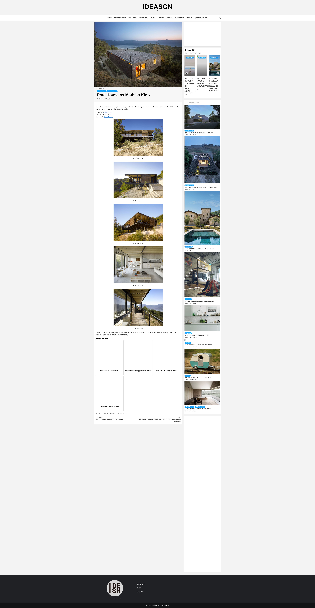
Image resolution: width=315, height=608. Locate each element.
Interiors (132, 18)
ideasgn (157, 6)
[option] (190, 76)
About (139, 588)
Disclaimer (140, 591)
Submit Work (141, 584)
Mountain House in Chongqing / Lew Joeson (200, 187)
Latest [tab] (189, 103)
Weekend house (122, 413)
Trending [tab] (195, 103)
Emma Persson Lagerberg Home (196, 335)
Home (109, 18)
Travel (190, 18)
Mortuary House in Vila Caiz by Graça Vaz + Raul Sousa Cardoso (160, 419)
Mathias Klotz (107, 112)
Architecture (120, 18)
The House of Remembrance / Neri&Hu (198, 132)
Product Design (166, 18)
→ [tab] (185, 103)
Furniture (143, 18)
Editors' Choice (112, 91)
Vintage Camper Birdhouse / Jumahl (197, 377)
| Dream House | (201, 18)
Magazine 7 (158, 605)
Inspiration (179, 18)
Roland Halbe (108, 117)
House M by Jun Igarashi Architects (109, 418)
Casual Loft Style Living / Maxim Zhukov (199, 301)
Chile (100, 413)
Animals (187, 375)
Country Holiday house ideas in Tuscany (201, 83)
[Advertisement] (202, 34)
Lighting (153, 18)
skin (100, 99)
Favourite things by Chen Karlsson (198, 345)
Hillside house (106, 413)
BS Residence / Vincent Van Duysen (197, 409)
